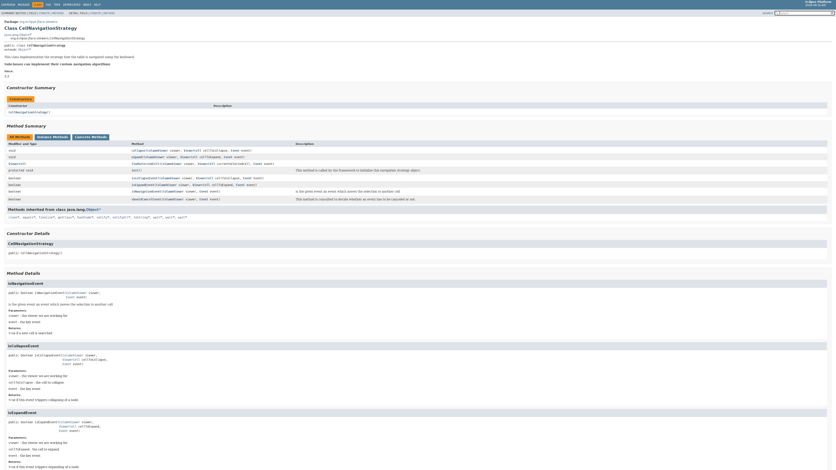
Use (48, 4)
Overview (8, 4)
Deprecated (71, 4)
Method (58, 13)
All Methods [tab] (20, 137)
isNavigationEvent (146, 191)
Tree (57, 4)
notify (102, 217)
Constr (44, 13)
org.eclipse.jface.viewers (38, 22)
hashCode (84, 217)
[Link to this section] (58, 88)
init (134, 170)
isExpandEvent (142, 185)
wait (156, 217)
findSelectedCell (145, 164)
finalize (45, 217)
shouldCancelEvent (146, 199)
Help (97, 4)
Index (87, 4)
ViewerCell (192, 150)
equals (28, 217)
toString (141, 217)
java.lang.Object (16, 35)
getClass (65, 217)
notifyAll (120, 217)
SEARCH (767, 13)
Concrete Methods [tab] (91, 137)
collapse (138, 150)
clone (12, 217)
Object (23, 49)
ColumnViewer (157, 150)
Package (24, 4)
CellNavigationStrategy (27, 112)
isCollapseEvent (144, 178)
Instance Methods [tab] (52, 137)
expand (136, 157)
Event (235, 150)
